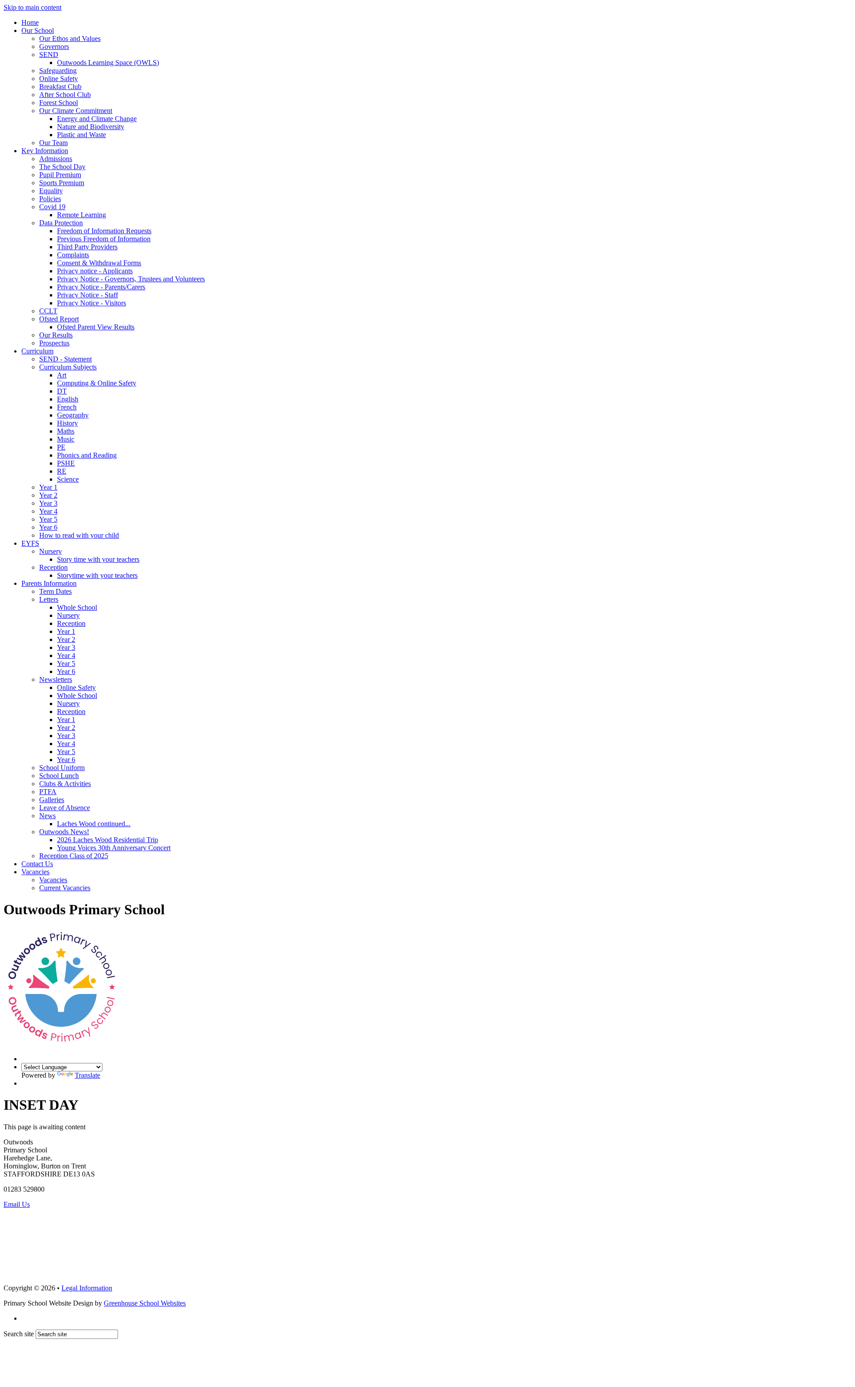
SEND (48, 54)
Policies (50, 199)
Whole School (77, 607)
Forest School (58, 102)
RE (61, 471)
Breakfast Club (60, 86)
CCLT (48, 311)
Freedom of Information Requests (104, 231)
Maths (65, 431)
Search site (19, 1334)
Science (68, 479)
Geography (73, 415)
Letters (48, 599)
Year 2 (48, 495)
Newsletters (55, 679)
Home (30, 22)
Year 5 (48, 519)
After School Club (65, 94)
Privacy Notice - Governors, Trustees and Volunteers (131, 279)
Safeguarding (58, 70)
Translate (87, 1075)
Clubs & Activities (65, 783)
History (67, 423)
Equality (51, 191)
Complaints (73, 255)
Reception (53, 567)
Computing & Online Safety (96, 383)
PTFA (48, 791)
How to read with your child (79, 535)
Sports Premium (61, 183)
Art (61, 375)
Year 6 (48, 527)
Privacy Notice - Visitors (91, 303)
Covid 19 (52, 207)
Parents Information (49, 583)
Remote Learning (81, 215)
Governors (54, 46)
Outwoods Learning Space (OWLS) (108, 62)
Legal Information (86, 1288)
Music (65, 439)
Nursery (50, 551)
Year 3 (48, 503)
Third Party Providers (87, 247)
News (47, 815)
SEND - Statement (65, 359)
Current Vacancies (64, 888)
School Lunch (59, 775)
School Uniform (62, 767)
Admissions (55, 158)
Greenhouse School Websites (145, 1303)
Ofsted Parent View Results (95, 327)
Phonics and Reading (87, 455)
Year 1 (48, 487)
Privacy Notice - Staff (87, 295)
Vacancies (35, 872)
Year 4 (48, 511)
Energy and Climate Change (97, 118)
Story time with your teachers (98, 559)
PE (61, 447)
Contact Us (37, 864)
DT (62, 391)
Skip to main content (32, 7)
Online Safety (58, 78)
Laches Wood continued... (93, 823)
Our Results (56, 335)
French (67, 407)
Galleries (51, 799)
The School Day (62, 166)
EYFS (30, 543)
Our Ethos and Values (70, 38)
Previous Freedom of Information (104, 239)
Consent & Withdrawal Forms (99, 263)
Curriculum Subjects (68, 367)
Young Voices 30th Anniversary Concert (114, 848)
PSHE (66, 463)
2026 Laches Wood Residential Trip (107, 840)
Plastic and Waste (81, 134)
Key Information (44, 150)
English (67, 399)
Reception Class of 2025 (73, 856)
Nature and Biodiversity (90, 126)
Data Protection (61, 223)
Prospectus (54, 343)
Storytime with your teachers (97, 575)
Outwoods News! (64, 831)
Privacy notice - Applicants (95, 271)
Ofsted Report (59, 319)
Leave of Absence (64, 807)
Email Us (17, 1204)
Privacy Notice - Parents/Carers (101, 287)
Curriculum (37, 351)
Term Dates (55, 591)
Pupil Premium (60, 174)
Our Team (53, 142)
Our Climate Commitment (75, 110)
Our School (37, 30)
